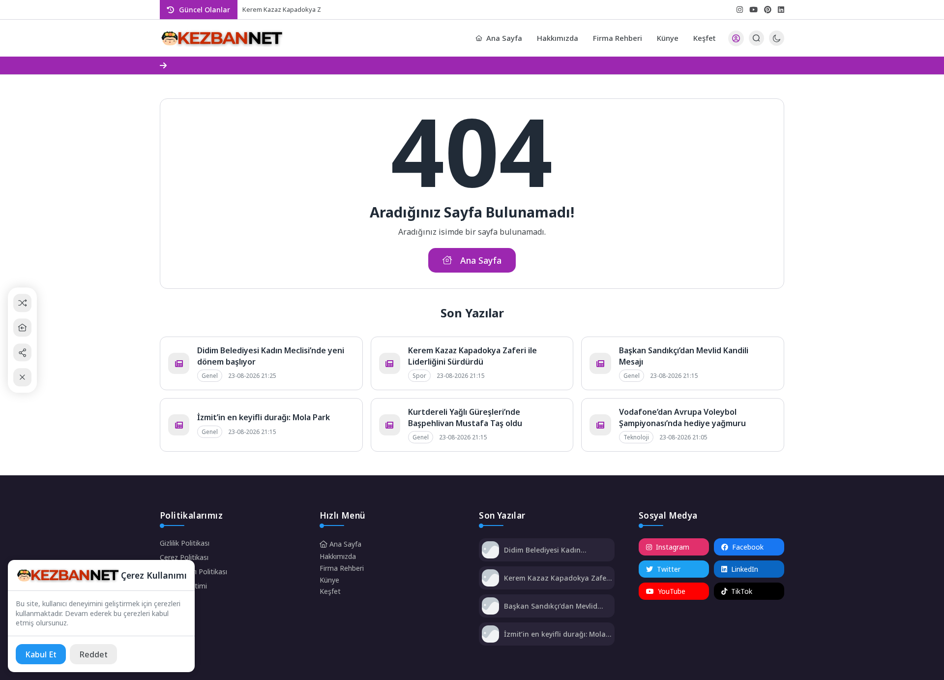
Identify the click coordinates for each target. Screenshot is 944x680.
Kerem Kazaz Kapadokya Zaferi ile (292, 9)
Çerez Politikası (184, 557)
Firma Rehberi (617, 38)
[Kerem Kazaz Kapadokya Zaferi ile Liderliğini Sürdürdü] (490, 578)
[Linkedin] (781, 9)
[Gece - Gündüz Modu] (776, 43)
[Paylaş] (22, 352)
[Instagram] (740, 9)
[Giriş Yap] (736, 38)
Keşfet (704, 38)
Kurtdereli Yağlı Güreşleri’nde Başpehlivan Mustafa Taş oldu (465, 417)
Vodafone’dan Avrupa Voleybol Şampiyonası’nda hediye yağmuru (682, 417)
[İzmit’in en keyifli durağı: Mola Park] (490, 635)
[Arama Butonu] (756, 38)
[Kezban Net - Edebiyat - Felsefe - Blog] (221, 38)
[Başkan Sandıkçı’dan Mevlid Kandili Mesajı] (490, 607)
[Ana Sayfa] (22, 327)
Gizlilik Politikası (184, 543)
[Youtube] (753, 9)
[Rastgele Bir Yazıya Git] (22, 303)
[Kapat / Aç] (22, 377)
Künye (667, 38)
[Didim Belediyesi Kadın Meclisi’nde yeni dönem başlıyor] (490, 550)
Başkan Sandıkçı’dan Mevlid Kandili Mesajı (550, 606)
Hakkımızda (557, 38)
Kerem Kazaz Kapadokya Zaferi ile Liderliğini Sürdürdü (472, 356)
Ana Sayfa (504, 38)
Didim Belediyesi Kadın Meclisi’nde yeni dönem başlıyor (557, 550)
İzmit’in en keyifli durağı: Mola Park (263, 417)
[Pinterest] (767, 9)
